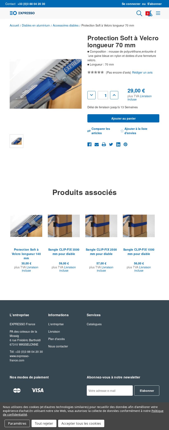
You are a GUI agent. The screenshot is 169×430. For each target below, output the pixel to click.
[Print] (104, 144)
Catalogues (94, 324)
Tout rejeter (44, 423)
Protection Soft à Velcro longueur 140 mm (26, 253)
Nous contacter (58, 346)
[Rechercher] (139, 13)
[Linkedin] (118, 144)
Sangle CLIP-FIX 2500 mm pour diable (101, 251)
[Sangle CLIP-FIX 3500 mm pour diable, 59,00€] (64, 226)
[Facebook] (89, 144)
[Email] (97, 144)
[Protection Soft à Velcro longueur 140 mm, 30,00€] (26, 226)
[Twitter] (111, 144)
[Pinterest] (125, 144)
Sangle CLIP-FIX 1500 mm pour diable (138, 251)
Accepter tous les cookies (81, 423)
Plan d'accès (56, 339)
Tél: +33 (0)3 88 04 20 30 (26, 351)
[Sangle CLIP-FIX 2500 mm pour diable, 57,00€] (101, 226)
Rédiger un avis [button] (142, 72)
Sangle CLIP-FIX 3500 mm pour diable (63, 251)
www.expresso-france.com (19, 358)
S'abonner (154, 4)
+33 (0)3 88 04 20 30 (31, 4)
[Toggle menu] (158, 13)
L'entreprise (56, 324)
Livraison (54, 331)
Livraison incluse (30, 268)
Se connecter (131, 4)
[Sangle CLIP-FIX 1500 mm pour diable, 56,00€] (139, 226)
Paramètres (17, 423)
